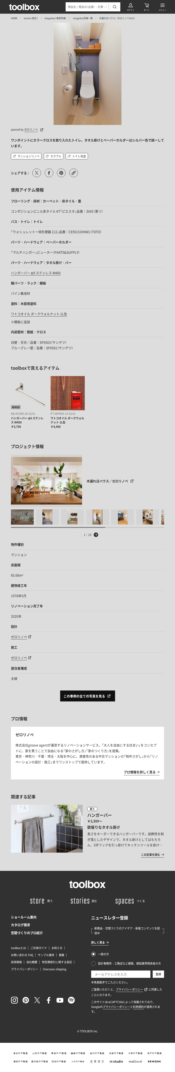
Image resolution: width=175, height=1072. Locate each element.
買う (92, 809)
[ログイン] (130, 7)
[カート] (146, 7)
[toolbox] (87, 884)
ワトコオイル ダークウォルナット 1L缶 (39, 313)
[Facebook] (48, 1000)
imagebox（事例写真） (55, 18)
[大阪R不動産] (135, 1053)
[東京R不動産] (20, 1053)
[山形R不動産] (39, 1053)
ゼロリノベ (31, 129)
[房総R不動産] (58, 1053)
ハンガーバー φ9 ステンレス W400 (36, 272)
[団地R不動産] (58, 1061)
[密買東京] (97, 1061)
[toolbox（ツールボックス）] (24, 6)
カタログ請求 (20, 924)
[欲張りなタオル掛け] (87, 831)
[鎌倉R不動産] (78, 1053)
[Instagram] (14, 1000)
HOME (14, 18)
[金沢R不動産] (97, 1053)
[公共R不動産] (78, 1061)
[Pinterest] (25, 1000)
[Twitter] (37, 1000)
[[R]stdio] (116, 1061)
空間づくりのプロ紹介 (27, 932)
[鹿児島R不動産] (39, 1061)
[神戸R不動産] (154, 1053)
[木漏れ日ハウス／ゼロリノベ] (46, 481)
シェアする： (20, 173)
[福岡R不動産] (20, 1061)
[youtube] (60, 1000)
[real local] (135, 1061)
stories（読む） (31, 18)
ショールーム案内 (23, 917)
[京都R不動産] (116, 1053)
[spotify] (71, 1000)
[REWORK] (154, 1061)
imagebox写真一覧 (83, 18)
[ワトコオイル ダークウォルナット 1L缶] (68, 393)
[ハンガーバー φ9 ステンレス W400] (28, 393)
